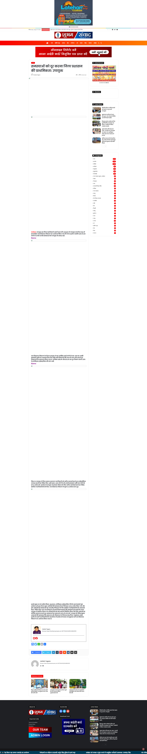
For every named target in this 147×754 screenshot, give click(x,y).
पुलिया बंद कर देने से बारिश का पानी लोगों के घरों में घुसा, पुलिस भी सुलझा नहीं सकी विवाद (109, 133)
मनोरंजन (72, 35)
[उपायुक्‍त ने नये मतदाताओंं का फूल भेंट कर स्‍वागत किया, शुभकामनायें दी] (58, 676)
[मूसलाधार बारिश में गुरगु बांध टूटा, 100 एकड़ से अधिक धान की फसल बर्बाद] (96, 109)
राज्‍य (52, 35)
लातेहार (95, 35)
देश (94, 198)
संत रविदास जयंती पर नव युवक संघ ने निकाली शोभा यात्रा (120, 752)
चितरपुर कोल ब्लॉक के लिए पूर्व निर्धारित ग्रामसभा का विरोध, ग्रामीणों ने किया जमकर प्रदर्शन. (108, 116)
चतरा (94, 208)
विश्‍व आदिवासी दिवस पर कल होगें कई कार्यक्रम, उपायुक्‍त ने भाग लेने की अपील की (39, 684)
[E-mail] (34, 631)
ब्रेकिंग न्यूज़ (57, 35)
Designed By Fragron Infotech (57, 743)
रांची (94, 195)
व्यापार (81, 35)
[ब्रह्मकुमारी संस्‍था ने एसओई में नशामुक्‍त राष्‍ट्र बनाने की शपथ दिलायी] (77, 676)
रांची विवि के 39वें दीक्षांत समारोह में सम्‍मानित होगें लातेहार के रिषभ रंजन (63, 22)
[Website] (41, 658)
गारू (94, 176)
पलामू (94, 203)
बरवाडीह (95, 166)
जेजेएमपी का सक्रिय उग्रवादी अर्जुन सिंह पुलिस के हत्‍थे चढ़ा (19, 752)
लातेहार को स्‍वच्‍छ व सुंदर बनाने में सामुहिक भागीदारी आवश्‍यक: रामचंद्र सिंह (69, 752)
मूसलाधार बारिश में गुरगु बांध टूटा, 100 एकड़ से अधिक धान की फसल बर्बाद (109, 108)
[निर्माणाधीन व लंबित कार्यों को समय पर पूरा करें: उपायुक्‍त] (96, 102)
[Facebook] (36, 631)
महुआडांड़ (95, 163)
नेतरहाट (95, 173)
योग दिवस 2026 (97, 190)
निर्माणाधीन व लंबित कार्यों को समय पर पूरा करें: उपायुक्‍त (108, 101)
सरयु (94, 185)
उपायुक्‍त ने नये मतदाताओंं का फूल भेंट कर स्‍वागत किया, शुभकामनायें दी (58, 684)
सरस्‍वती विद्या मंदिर (97, 178)
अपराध (63, 35)
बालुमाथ (95, 161)
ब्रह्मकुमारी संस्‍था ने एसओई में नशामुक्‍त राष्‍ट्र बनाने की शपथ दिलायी (76, 684)
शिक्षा (86, 35)
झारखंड (94, 153)
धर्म (77, 35)
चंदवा (94, 171)
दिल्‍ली (94, 200)
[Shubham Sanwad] (73, 27)
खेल (68, 35)
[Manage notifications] (143, 749)
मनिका (94, 181)
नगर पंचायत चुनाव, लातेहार (99, 168)
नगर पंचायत (95, 183)
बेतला (94, 188)
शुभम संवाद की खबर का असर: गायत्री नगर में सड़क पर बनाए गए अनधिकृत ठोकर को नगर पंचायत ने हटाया (108, 125)
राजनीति (95, 193)
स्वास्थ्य (90, 35)
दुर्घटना (94, 205)
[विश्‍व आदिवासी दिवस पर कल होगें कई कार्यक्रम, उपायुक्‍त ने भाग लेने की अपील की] (39, 676)
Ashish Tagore (37, 67)
